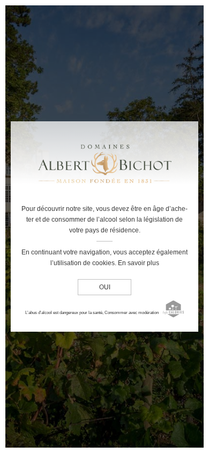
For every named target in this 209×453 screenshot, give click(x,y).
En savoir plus (138, 263)
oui (104, 287)
